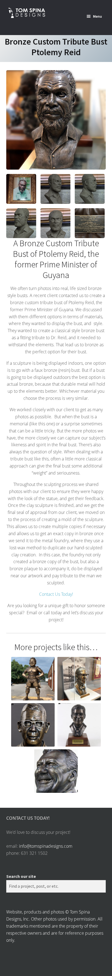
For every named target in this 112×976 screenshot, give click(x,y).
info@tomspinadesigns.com (45, 846)
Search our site (21, 876)
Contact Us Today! (56, 594)
